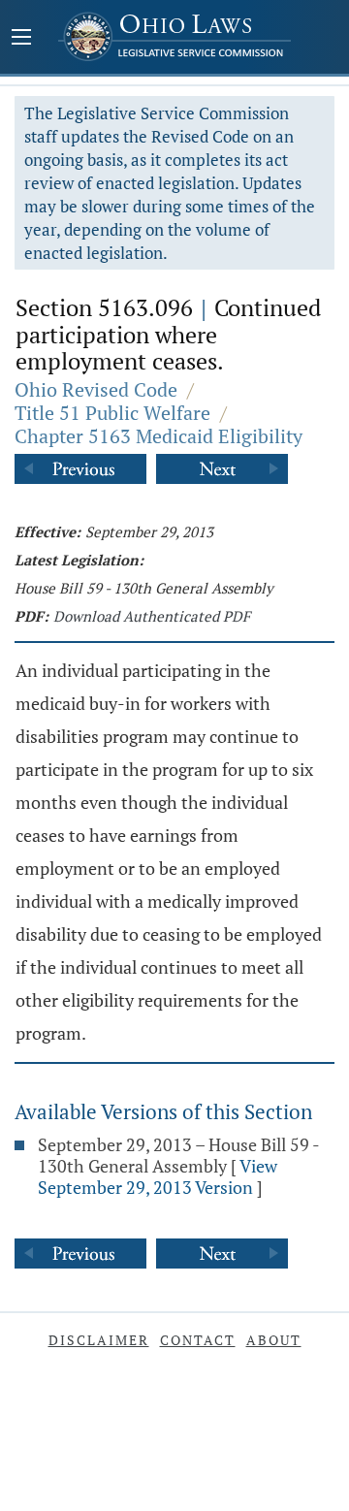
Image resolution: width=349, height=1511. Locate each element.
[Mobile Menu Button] (21, 38)
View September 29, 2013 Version (157, 1176)
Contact (198, 1340)
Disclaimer (98, 1340)
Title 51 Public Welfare (112, 413)
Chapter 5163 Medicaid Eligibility (158, 436)
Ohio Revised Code (96, 389)
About (273, 1340)
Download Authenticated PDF (151, 616)
